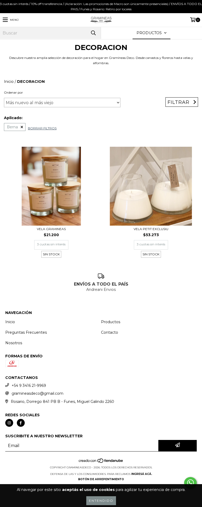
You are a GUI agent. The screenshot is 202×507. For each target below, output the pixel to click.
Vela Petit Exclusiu (151, 229)
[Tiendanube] (101, 462)
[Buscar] (93, 33)
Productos (110, 322)
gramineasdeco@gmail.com (37, 393)
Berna (12, 127)
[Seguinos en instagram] (9, 423)
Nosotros (13, 343)
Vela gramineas (51, 229)
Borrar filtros (42, 128)
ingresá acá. (141, 474)
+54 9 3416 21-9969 (29, 385)
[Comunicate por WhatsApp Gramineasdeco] (190, 483)
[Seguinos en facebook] (21, 423)
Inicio (9, 81)
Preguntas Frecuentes (26, 332)
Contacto (109, 332)
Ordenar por (13, 92)
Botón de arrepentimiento (101, 479)
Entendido (101, 501)
